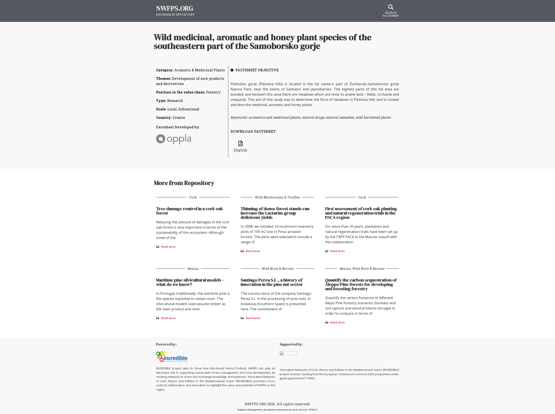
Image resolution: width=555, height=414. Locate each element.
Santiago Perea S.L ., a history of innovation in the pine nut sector (272, 282)
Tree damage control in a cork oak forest (189, 211)
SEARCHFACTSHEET (390, 14)
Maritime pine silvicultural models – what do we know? (190, 282)
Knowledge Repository (175, 14)
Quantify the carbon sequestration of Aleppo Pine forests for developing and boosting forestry (361, 284)
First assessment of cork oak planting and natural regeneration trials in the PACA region (361, 213)
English (240, 150)
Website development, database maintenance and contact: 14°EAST (277, 409)
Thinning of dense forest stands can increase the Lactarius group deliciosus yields (275, 213)
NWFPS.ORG (174, 8)
